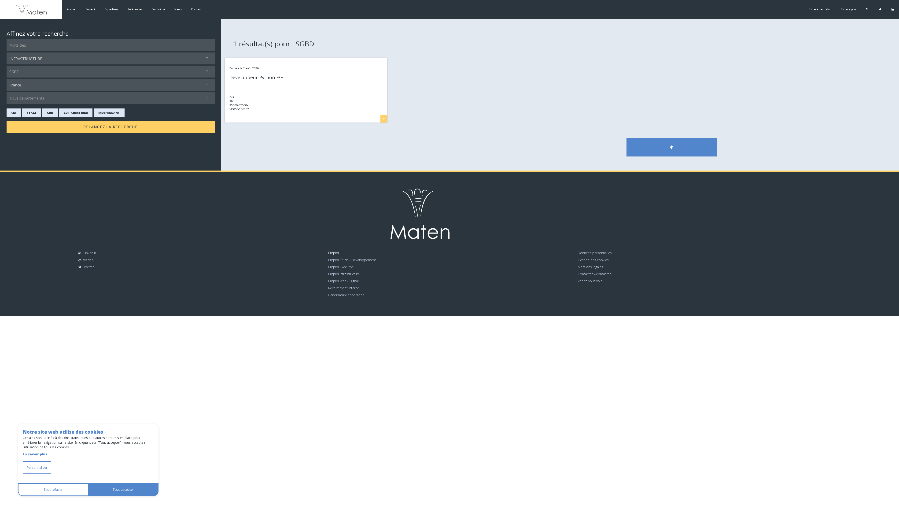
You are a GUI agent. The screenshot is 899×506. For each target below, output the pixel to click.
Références (135, 9)
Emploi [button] (156, 9)
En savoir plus (35, 454)
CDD (50, 113)
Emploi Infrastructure (344, 274)
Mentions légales (590, 267)
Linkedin (90, 253)
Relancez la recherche (110, 127)
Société (90, 9)
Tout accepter (123, 489)
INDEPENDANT (109, 113)
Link (227, 60)
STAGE (32, 113)
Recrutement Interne (343, 288)
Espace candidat (820, 9)
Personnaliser (37, 467)
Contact (196, 9)
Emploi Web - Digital (343, 281)
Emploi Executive (341, 267)
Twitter (89, 267)
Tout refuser (53, 489)
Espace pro (848, 9)
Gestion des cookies (593, 260)
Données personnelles (595, 253)
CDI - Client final (76, 113)
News (178, 9)
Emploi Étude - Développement (352, 260)
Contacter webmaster (594, 274)
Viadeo (88, 260)
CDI (13, 113)
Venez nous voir (590, 281)
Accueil (71, 9)
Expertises (111, 9)
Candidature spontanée (346, 295)
